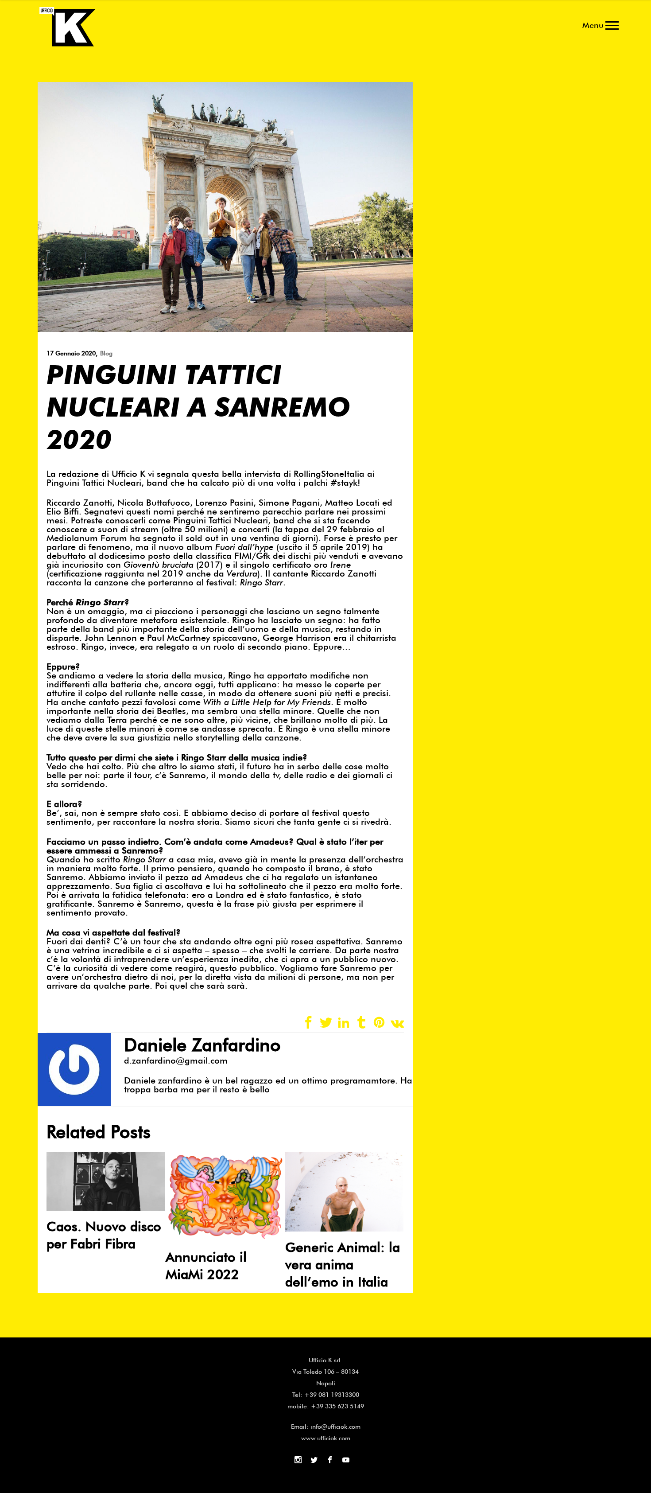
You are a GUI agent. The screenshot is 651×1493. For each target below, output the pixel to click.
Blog (106, 353)
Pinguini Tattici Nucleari (220, 520)
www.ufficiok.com (325, 1438)
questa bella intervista (236, 473)
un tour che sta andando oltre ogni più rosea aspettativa (245, 941)
